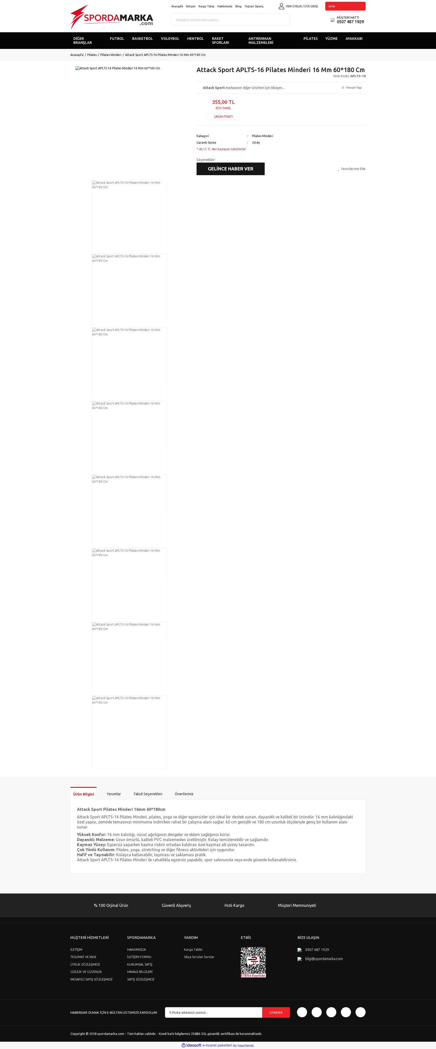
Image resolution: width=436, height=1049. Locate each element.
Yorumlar (114, 794)
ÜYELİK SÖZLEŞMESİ (85, 964)
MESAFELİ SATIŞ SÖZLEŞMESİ (91, 979)
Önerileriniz (184, 794)
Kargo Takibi (193, 949)
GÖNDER (276, 1012)
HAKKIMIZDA (136, 949)
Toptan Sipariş (253, 6)
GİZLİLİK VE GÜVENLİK (86, 971)
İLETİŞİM (76, 949)
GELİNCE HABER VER (230, 168)
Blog (238, 6)
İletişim (191, 6)
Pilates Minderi (262, 136)
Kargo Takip (206, 6)
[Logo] (111, 17)
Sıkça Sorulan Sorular (199, 957)
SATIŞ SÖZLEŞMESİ (140, 979)
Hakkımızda (224, 6)
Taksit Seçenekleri (147, 794)
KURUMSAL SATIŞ (139, 964)
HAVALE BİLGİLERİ (139, 971)
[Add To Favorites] (352, 169)
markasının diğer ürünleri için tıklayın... (243, 88)
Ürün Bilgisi (83, 794)
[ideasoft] (191, 1045)
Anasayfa (177, 6)
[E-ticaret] (217, 1045)
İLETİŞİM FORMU (139, 957)
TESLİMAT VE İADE (83, 957)
